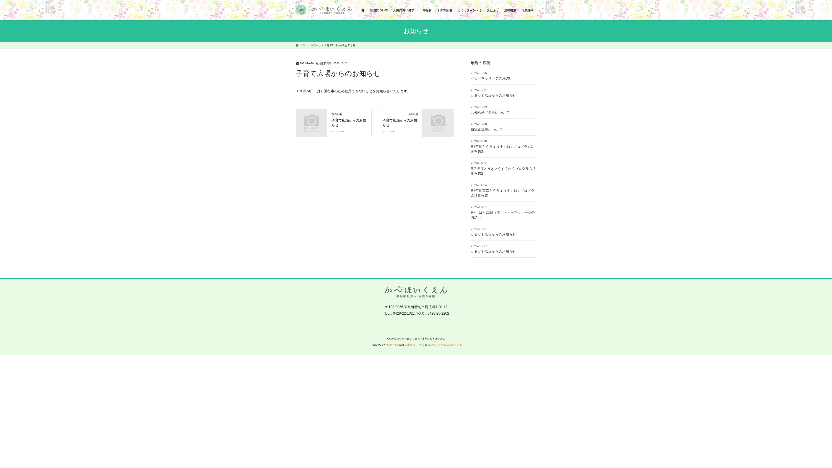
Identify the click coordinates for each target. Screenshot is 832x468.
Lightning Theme (414, 344)
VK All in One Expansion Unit (444, 344)
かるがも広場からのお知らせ (493, 95)
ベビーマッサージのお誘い (491, 78)
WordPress (391, 344)
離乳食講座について (486, 130)
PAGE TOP (810, 450)
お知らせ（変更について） (491, 112)
